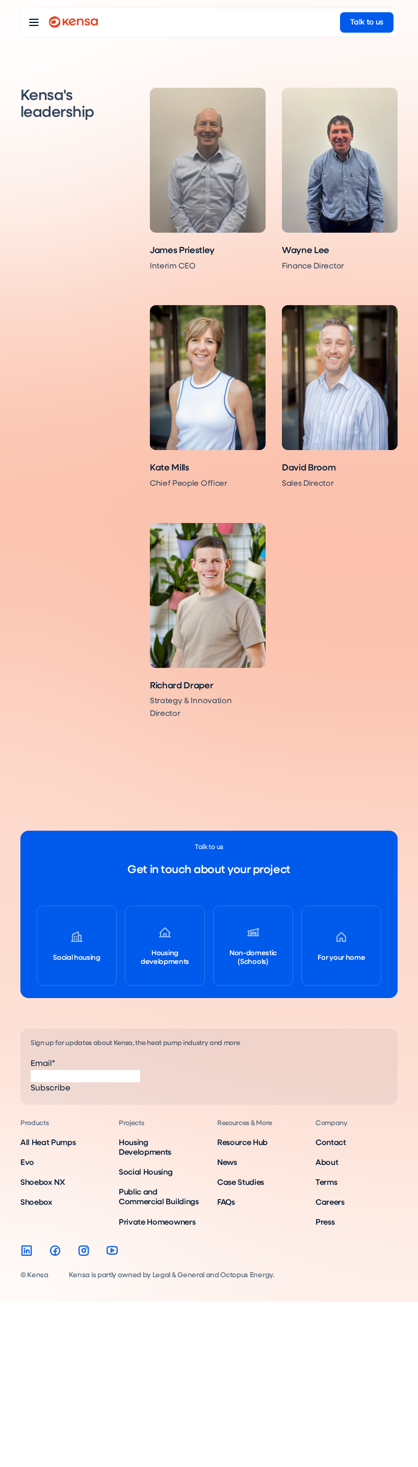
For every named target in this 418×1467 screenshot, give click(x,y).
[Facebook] (55, 1250)
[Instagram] (83, 1250)
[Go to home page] (73, 22)
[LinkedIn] (26, 1250)
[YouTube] (112, 1250)
